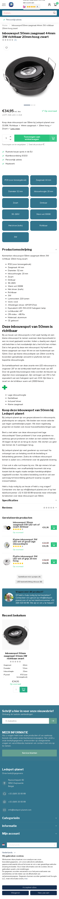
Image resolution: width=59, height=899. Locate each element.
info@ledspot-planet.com (19, 810)
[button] (9, 852)
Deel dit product (36, 144)
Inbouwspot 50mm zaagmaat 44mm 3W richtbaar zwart (15, 656)
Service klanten (29, 753)
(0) (15, 40)
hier (26, 879)
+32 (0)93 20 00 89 (17, 793)
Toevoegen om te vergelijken (14, 144)
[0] (55, 4)
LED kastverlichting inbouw (29, 581)
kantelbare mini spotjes (29, 576)
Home (4, 25)
